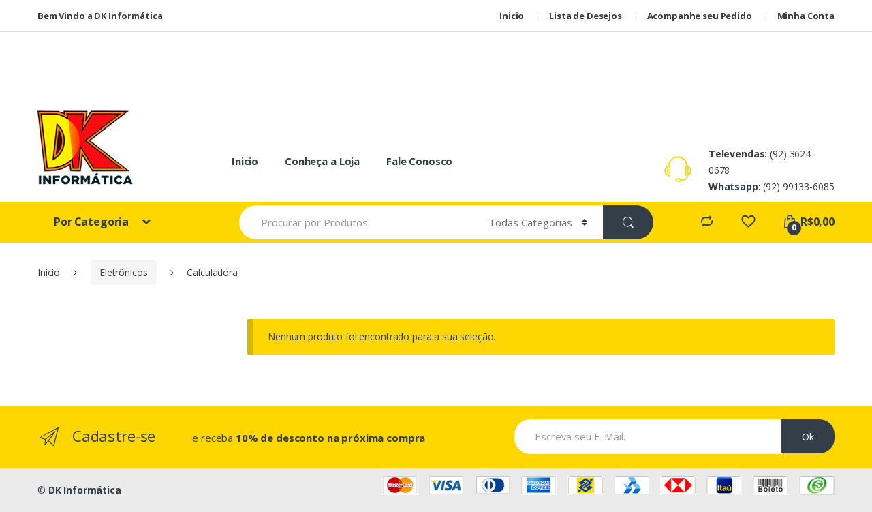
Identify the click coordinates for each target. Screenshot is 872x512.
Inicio (245, 161)
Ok (808, 436)
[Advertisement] (436, 62)
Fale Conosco (419, 161)
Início (48, 272)
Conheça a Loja (322, 161)
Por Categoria (92, 221)
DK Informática (84, 489)
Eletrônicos (123, 272)
